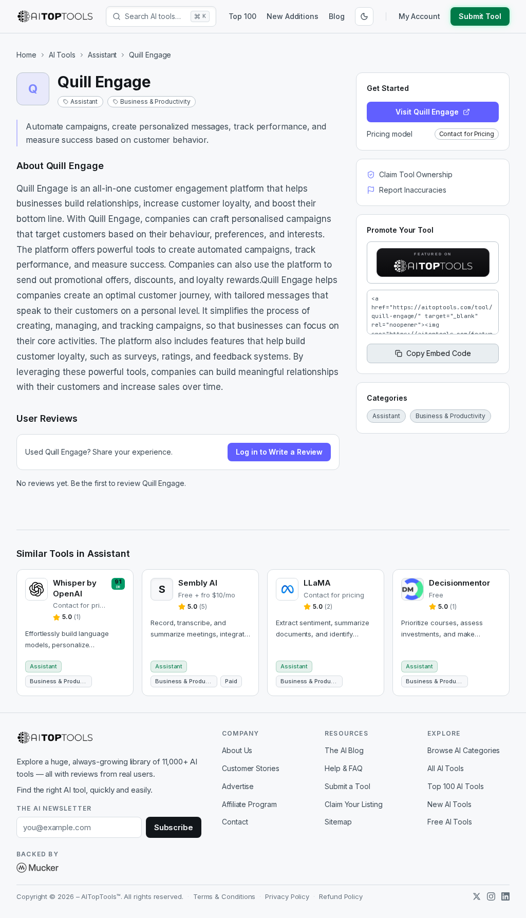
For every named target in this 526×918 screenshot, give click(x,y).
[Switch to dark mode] (364, 16)
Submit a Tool (347, 786)
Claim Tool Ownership (415, 174)
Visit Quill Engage (427, 111)
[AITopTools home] (54, 16)
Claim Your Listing (354, 804)
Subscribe (173, 827)
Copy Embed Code (438, 353)
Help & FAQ (344, 768)
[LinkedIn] (505, 896)
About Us (237, 750)
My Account (419, 16)
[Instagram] (491, 896)
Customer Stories (250, 768)
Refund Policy (341, 896)
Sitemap (338, 821)
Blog (337, 16)
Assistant (102, 54)
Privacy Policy (287, 896)
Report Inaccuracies (412, 189)
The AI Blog (344, 750)
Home (26, 54)
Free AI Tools (449, 821)
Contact (235, 821)
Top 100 (242, 16)
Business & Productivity (155, 101)
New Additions (292, 16)
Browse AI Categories (463, 750)
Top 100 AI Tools (455, 786)
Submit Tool (480, 16)
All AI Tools (445, 768)
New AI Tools (449, 804)
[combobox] (155, 16)
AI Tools (62, 54)
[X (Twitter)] (477, 896)
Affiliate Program (249, 804)
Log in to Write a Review (279, 451)
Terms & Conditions (224, 896)
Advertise (238, 786)
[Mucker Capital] (37, 868)
